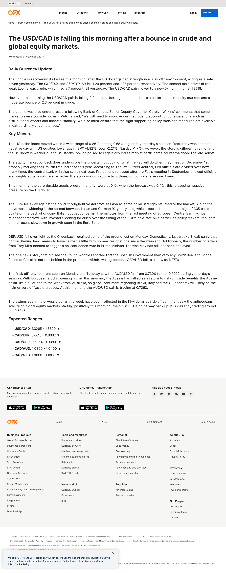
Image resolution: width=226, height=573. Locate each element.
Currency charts (70, 467)
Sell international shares (128, 473)
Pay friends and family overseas (133, 456)
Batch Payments (16, 494)
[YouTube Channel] (183, 394)
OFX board (176, 506)
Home (11, 22)
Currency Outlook (70, 489)
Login (59, 421)
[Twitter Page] (169, 394)
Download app (123, 451)
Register (207, 12)
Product (62, 12)
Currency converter (71, 445)
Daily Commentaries (29, 22)
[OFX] (14, 12)
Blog (63, 500)
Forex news (67, 495)
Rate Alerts (67, 462)
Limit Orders (13, 467)
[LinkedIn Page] (161, 394)
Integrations (13, 500)
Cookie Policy (22, 564)
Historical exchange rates (75, 456)
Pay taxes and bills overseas (131, 467)
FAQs (104, 421)
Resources (140, 12)
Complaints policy (179, 451)
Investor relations (179, 489)
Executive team (178, 512)
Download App (15, 511)
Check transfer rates (127, 440)
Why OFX (103, 12)
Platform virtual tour (72, 440)
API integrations (124, 489)
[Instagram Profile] (191, 394)
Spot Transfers (15, 462)
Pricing (122, 12)
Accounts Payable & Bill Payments (25, 489)
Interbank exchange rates (75, 451)
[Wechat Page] (176, 394)
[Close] (113, 553)
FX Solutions (14, 456)
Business (14, 3)
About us (175, 440)
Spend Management (18, 484)
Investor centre (178, 473)
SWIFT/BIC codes (70, 473)
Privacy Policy (177, 456)
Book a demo (208, 421)
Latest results (177, 478)
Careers (174, 517)
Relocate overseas (126, 462)
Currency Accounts (17, 473)
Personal (29, 3)
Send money (122, 445)
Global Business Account (20, 440)
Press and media (125, 495)
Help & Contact (153, 421)
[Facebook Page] (154, 394)
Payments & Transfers (19, 445)
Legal (173, 445)
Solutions (82, 12)
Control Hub (13, 478)
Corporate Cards (16, 451)
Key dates (175, 484)
